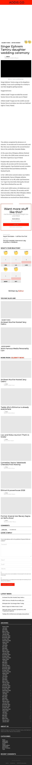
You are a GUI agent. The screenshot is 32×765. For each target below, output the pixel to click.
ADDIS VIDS (5, 741)
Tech (3, 749)
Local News (5, 742)
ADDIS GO (16, 2)
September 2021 (16, 709)
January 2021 (16, 721)
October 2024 (16, 656)
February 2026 (16, 632)
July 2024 (16, 661)
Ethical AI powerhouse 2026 (13, 490)
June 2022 (16, 695)
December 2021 (16, 704)
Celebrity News (5, 320)
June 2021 (16, 714)
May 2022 (16, 696)
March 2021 (16, 718)
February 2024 (16, 665)
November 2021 (16, 706)
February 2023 (16, 682)
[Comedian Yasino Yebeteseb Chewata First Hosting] (16, 452)
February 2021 (16, 720)
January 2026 (16, 634)
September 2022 (16, 690)
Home (3, 739)
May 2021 (16, 715)
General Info (5, 746)
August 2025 (16, 642)
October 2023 (16, 670)
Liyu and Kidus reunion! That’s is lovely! (15, 436)
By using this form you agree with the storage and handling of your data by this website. (16, 580)
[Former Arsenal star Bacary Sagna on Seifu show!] (16, 505)
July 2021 (16, 712)
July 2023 (16, 675)
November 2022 (16, 687)
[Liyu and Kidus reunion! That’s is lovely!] (16, 424)
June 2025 (16, 645)
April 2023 (16, 679)
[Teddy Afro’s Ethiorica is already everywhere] (16, 396)
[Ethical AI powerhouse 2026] (16, 479)
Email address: (16, 218)
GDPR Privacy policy (21, 763)
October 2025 (16, 639)
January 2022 (16, 703)
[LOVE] (26, 42)
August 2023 (16, 673)
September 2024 (16, 657)
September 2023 (16, 671)
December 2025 (16, 636)
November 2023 (16, 668)
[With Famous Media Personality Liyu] (16, 336)
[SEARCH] (30, 2)
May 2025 (16, 647)
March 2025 (16, 650)
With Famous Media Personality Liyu (15, 349)
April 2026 (16, 629)
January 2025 (16, 653)
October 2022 (16, 689)
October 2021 (16, 707)
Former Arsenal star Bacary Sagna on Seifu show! (15, 517)
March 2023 (16, 681)
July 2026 (16, 628)
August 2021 (16, 710)
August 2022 (16, 692)
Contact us (12, 763)
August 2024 (16, 659)
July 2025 (16, 643)
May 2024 (16, 662)
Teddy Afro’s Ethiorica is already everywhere (15, 408)
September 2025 (16, 640)
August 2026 (16, 626)
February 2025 (16, 651)
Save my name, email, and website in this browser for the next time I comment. (16, 574)
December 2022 (16, 685)
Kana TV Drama (6, 748)
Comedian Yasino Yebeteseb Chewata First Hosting (13, 464)
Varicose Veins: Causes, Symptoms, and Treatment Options (14, 610)
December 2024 (16, 654)
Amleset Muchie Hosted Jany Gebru (13, 323)
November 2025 (16, 637)
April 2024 (16, 664)
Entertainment (5, 346)
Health (4, 744)
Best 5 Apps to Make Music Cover (12, 606)
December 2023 (16, 667)
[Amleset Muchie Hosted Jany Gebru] (16, 309)
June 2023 (16, 676)
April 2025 (16, 648)
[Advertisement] (16, 24)
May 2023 (16, 678)
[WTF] (29, 42)
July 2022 (16, 693)
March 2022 (16, 699)
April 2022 (16, 698)
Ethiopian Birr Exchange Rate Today (13, 603)
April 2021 (16, 717)
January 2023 (16, 684)
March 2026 (16, 631)
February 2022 (16, 701)
